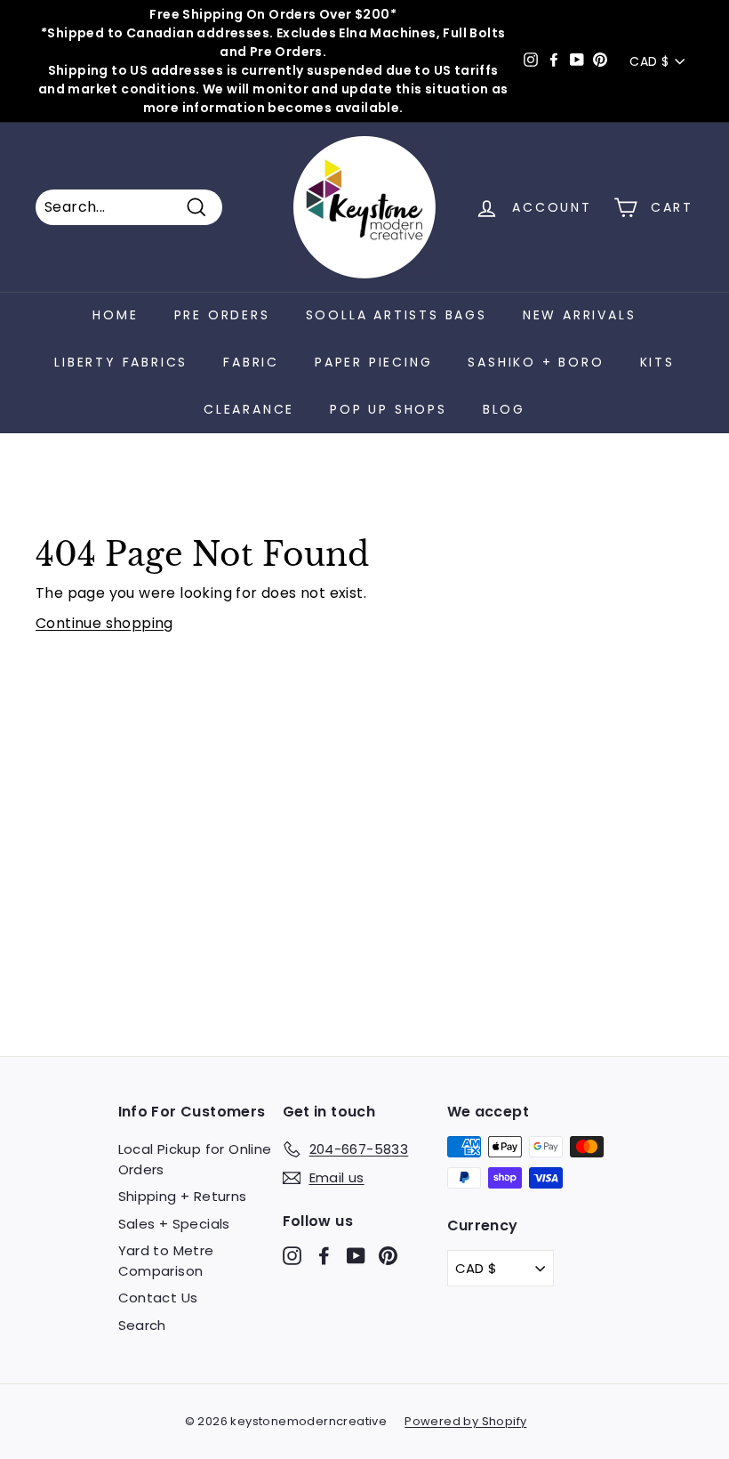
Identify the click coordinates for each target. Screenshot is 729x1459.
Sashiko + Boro (536, 362)
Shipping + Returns (182, 1196)
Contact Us (158, 1297)
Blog (504, 409)
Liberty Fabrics (121, 362)
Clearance (249, 409)
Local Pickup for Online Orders (195, 1159)
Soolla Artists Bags (396, 315)
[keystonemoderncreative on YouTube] (356, 1255)
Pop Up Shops (388, 409)
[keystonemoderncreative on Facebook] (324, 1255)
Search (142, 1325)
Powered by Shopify (465, 1421)
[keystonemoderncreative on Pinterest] (388, 1255)
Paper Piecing (373, 362)
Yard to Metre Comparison (166, 1260)
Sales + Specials (174, 1223)
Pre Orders (222, 315)
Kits (657, 362)
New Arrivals (580, 315)
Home (115, 315)
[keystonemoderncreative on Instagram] (292, 1255)
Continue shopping (104, 623)
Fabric (251, 362)
